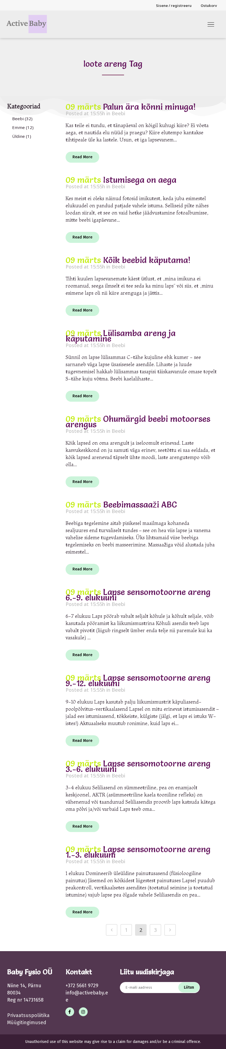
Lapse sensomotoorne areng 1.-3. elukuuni (138, 852)
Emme (18, 127)
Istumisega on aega (139, 180)
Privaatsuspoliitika (28, 1015)
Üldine (18, 136)
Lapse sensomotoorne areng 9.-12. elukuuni (138, 680)
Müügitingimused (26, 1023)
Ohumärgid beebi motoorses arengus (138, 422)
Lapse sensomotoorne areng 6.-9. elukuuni (138, 595)
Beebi (18, 118)
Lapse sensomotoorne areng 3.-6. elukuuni (138, 766)
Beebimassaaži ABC (140, 505)
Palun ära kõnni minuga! (149, 107)
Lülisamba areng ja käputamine (121, 336)
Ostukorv (209, 5)
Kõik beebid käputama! (146, 260)
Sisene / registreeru (174, 5)
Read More (82, 157)
